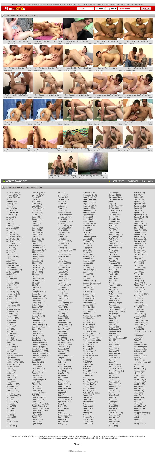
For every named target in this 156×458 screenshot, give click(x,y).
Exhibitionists (63, 217)
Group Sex (62, 369)
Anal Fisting (10, 241)
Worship (137, 410)
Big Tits (9, 366)
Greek (60, 364)
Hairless (61, 377)
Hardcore (101, 43)
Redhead (112, 331)
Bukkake (35, 195)
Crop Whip (36, 322)
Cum (34, 338)
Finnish (60, 265)
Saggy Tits (113, 353)
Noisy (85, 404)
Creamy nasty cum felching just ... (109, 40)
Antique (9, 250)
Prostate (112, 296)
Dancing (35, 373)
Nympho (86, 417)
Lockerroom (87, 303)
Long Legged (88, 309)
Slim (110, 410)
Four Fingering (63, 303)
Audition (9, 278)
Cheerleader (37, 250)
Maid (85, 320)
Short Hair (112, 386)
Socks (111, 426)
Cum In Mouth (37, 351)
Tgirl (136, 276)
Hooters (61, 419)
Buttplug (35, 212)
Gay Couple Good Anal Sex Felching (18, 121)
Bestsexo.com (15, 9)
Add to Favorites (16, 181)
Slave (111, 406)
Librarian (86, 289)
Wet (135, 386)
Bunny (34, 197)
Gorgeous (61, 360)
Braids (8, 419)
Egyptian (61, 197)
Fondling (61, 289)
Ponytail (112, 278)
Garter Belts (62, 329)
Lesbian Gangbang (90, 283)
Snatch (111, 419)
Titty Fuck (138, 305)
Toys (136, 311)
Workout (137, 408)
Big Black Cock (12, 355)
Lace (85, 265)
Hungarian (87, 210)
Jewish (85, 243)
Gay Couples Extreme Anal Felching (138, 121)
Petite (111, 250)
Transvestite (139, 325)
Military (86, 364)
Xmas (136, 419)
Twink (84, 178)
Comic (34, 294)
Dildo (34, 388)
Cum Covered (37, 342)
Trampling (138, 316)
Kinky (85, 254)
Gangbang (62, 322)
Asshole (9, 274)
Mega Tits (87, 347)
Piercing (112, 256)
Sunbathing (138, 243)
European (61, 212)
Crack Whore (37, 316)
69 (7, 206)
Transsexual (139, 322)
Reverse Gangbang (116, 338)
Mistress (86, 375)
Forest (60, 300)
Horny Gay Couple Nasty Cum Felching (18, 67)
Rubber (111, 349)
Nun (84, 410)
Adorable (9, 210)
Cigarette (35, 261)
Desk (34, 382)
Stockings (138, 226)
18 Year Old (11, 195)
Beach (8, 325)
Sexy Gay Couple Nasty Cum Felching (48, 40)
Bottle (8, 410)
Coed (34, 287)
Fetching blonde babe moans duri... (79, 40)
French (60, 307)
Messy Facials (88, 355)
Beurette (9, 349)
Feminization (62, 254)
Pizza (111, 261)
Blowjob (9, 391)
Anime (8, 248)
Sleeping (112, 408)
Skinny (111, 402)
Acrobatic (10, 208)
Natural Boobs (88, 393)
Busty (34, 204)
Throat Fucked (140, 285)
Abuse (77, 444)
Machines (87, 318)
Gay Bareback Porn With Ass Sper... (18, 148)
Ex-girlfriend (62, 215)
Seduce (111, 373)
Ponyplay (112, 276)
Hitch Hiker (62, 408)
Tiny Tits (137, 298)
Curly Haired (37, 362)
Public (111, 300)
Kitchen (86, 259)
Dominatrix (36, 399)
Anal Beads (10, 234)
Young (136, 424)
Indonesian (87, 219)
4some (9, 204)
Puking (111, 305)
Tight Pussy (138, 294)
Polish (111, 274)
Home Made (62, 415)
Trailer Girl (138, 314)
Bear (8, 329)
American (10, 228)
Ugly (136, 342)
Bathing (9, 316)
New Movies (132, 181)
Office (85, 421)
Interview (86, 226)
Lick (84, 292)
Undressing (138, 349)
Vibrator (137, 369)
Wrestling (137, 415)
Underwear (138, 347)
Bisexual (9, 375)
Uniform (137, 351)
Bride (8, 424)
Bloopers (9, 388)
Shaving (112, 382)
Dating (34, 377)
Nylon (85, 415)
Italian (85, 230)
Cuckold (35, 333)
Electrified (61, 199)
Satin (110, 360)
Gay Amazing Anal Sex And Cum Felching (108, 94)
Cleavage (35, 274)
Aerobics (9, 215)
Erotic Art (61, 206)
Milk (84, 366)
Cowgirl (66, 43)
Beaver (9, 333)
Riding (111, 342)
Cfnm (34, 241)
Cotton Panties (37, 305)
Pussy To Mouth (115, 311)
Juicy (85, 250)
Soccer (111, 424)
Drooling (35, 417)
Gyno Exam (62, 373)
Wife (136, 399)
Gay (35, 43)
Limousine (87, 296)
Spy (135, 219)
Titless (136, 300)
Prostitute (112, 298)
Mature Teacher (89, 342)
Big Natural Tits (12, 362)
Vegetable (138, 366)
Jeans (85, 239)
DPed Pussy (36, 371)
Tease (136, 270)
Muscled (86, 391)
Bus (33, 199)
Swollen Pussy (139, 254)
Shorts (111, 388)
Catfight (35, 234)
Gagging (61, 318)
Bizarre (9, 380)
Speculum (138, 206)
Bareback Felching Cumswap (110, 67)
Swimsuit (137, 250)
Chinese (35, 252)
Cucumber (36, 336)
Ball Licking (10, 294)
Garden (60, 327)
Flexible (60, 283)
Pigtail (111, 259)
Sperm (136, 208)
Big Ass (9, 353)
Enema (60, 204)
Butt (33, 206)
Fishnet (60, 270)
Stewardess (138, 223)
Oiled (85, 424)
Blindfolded (10, 384)
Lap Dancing (88, 270)
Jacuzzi (86, 232)
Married (86, 327)
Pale (110, 230)
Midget (85, 360)
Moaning (86, 380)
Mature (86, 336)
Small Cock (113, 413)
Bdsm (8, 322)
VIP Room (138, 360)
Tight (136, 292)
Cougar (35, 307)
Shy (110, 393)
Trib (135, 327)
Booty (8, 406)
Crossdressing (37, 325)
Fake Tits (61, 232)
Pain (110, 226)
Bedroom (10, 336)
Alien (8, 223)
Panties (111, 232)
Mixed (30, 43)
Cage (34, 217)
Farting (60, 237)
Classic (35, 265)
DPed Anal (36, 369)
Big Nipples (10, 364)
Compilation (36, 298)
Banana (9, 300)
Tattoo (136, 265)
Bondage (9, 399)
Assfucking (10, 272)
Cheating (35, 248)
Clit (33, 276)
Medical (86, 344)
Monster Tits (88, 384)
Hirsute (60, 406)
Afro (8, 219)
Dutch (34, 421)
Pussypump (113, 316)
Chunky (35, 259)
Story (136, 228)
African (9, 217)
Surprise (137, 245)
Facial (60, 230)
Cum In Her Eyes (38, 349)
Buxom (34, 215)
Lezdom (86, 287)
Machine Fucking (89, 316)
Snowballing (113, 421)
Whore (136, 397)
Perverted (112, 248)
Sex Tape (112, 377)
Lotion (85, 314)
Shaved (111, 380)
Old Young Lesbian (116, 199)
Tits (135, 303)
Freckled (61, 305)
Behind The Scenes (14, 340)
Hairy (60, 380)
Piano (111, 254)
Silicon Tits (113, 395)
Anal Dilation (11, 239)
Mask (85, 329)
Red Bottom (113, 329)
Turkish (137, 336)
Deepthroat (36, 380)
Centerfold (36, 239)
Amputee (9, 230)
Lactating (86, 267)
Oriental (112, 219)
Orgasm (112, 215)
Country (35, 309)
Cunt (34, 360)
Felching (39, 43)
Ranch (111, 318)
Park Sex (112, 239)
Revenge (112, 336)
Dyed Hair (36, 424)
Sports (136, 212)
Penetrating (113, 243)
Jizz (84, 245)
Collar (34, 289)
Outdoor (112, 221)
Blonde (9, 386)
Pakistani (112, 228)
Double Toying (37, 410)
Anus (8, 252)
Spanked (137, 204)
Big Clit (9, 358)
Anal (8, 232)
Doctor (34, 391)
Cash (34, 230)
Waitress (137, 377)
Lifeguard (86, 294)
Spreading (138, 215)
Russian (112, 351)
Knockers (86, 261)
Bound (8, 413)
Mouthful (86, 386)
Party (111, 241)
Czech (34, 366)
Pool (110, 281)
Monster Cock (88, 382)
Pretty (111, 292)
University (138, 353)
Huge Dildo (87, 199)
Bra (7, 415)
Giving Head (62, 344)
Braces (9, 417)
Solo (5, 43)
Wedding (137, 384)
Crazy (34, 318)
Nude (85, 406)
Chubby (35, 256)
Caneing (35, 221)
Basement (10, 311)
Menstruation (88, 351)
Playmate (112, 263)
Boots (8, 404)
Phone (111, 252)
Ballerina (9, 296)
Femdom (61, 252)
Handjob (61, 386)
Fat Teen (61, 243)
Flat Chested (62, 278)
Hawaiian (61, 391)
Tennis (136, 274)
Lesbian (86, 281)
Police (111, 272)
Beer (8, 338)
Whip (136, 393)
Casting (35, 232)
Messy (85, 353)
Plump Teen (113, 265)
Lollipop (86, 305)
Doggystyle (36, 393)
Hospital (61, 421)
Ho (59, 410)
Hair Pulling (62, 375)
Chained (35, 243)
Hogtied (60, 413)
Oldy (110, 204)
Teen (136, 272)
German (61, 333)
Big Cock (9, 360)
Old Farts (112, 193)
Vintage (137, 371)
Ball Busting (10, 289)
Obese (85, 419)
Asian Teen (10, 265)
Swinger (137, 252)
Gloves (60, 353)
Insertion (86, 221)
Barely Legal (11, 305)
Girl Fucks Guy (63, 340)
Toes (136, 307)
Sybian (136, 256)
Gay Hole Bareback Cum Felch (109, 148)
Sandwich (112, 358)
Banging (9, 303)
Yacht (136, 421)
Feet (59, 245)
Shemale (112, 384)
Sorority (137, 199)
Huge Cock (87, 197)
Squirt (136, 221)
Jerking (86, 241)
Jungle (85, 252)
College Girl (36, 292)
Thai (136, 278)
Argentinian (10, 256)
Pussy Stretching (115, 309)
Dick (33, 386)
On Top (111, 208)
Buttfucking (36, 208)
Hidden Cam (62, 399)
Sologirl (137, 197)
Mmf (85, 377)
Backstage (10, 287)
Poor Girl (112, 283)
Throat (136, 283)
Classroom (36, 267)
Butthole (35, 210)
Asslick (9, 276)
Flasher (60, 276)
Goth (59, 362)
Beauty (9, 331)
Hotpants (86, 193)
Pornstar (112, 285)
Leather (86, 276)
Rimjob (111, 344)
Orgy (110, 217)
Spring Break (139, 217)
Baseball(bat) (11, 309)
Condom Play (37, 300)
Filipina (60, 261)
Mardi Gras (87, 325)
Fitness (60, 274)
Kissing (86, 256)
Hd (59, 393)
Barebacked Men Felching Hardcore (78, 67)
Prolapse (112, 294)
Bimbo (8, 373)
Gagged (61, 316)
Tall (135, 259)
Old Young (113, 197)
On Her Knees (114, 206)
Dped (34, 413)
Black (8, 382)
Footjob (60, 294)
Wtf (135, 417)
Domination (36, 397)
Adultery (9, 212)
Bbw (8, 320)
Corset (34, 303)
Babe (8, 281)
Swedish (137, 248)
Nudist (85, 408)
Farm (60, 234)
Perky (111, 245)
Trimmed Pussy (140, 331)
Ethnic (60, 210)
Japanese (87, 237)
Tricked (137, 329)
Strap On (137, 230)
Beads (8, 327)
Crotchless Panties (39, 327)
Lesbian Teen (88, 285)
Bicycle (9, 351)
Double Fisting (37, 406)
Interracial (87, 223)
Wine (136, 404)
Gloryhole (61, 351)
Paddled (112, 223)
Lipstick (86, 300)
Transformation (140, 320)
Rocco (111, 347)
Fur (59, 314)
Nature (85, 395)
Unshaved (138, 355)
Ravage (112, 322)
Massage (86, 331)
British (8, 426)
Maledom (86, 322)
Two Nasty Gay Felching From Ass (79, 121)
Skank (111, 399)
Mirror (85, 371)
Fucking (61, 309)
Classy (34, 270)
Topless (137, 309)
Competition (36, 296)
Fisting (60, 272)
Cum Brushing (37, 340)
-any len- (81, 9)
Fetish (96, 43)
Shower (111, 391)
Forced (60, 296)
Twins (136, 340)
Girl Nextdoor (63, 342)
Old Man (112, 195)
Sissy (111, 397)
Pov (110, 289)
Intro (85, 228)
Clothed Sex (36, 281)
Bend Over (10, 347)
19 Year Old (11, 197)
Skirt (110, 404)
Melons (86, 349)
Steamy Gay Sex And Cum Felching (63, 174)
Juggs (85, 248)
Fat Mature (62, 241)
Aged (8, 221)
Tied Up (137, 289)
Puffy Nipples (114, 303)
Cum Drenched (38, 344)
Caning (35, 223)
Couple (35, 311)
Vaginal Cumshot (140, 362)
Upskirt (137, 358)
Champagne (37, 245)
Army (8, 259)
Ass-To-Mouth (11, 270)
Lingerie (86, 298)
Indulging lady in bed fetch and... (19, 40)
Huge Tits (86, 201)
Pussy (111, 307)
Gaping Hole (62, 325)
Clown (34, 283)
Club (34, 285)
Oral (110, 212)
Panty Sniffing (114, 234)
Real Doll (112, 325)
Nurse (85, 413)
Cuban (34, 331)
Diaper (34, 384)
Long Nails (87, 311)
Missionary (87, 373)
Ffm (59, 259)
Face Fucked (63, 226)
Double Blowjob (38, 404)
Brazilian (9, 421)
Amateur (9, 226)
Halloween (62, 382)
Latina (85, 274)
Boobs (8, 402)
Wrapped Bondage (141, 413)
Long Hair (87, 307)
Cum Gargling (37, 347)
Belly (8, 344)
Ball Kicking (10, 292)
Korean (86, 263)
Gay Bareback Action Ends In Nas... (48, 94)
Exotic (60, 219)
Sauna (111, 362)
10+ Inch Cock (12, 193)
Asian (8, 263)
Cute (34, 364)
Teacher (137, 267)
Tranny (137, 318)
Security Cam (114, 369)
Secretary (112, 366)
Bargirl (8, 307)
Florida (60, 287)
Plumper (112, 267)
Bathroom (10, 318)
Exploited (61, 223)
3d (7, 199)
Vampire (137, 364)
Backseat (10, 285)
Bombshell (10, 397)
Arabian (9, 254)
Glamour (61, 347)
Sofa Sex (137, 193)
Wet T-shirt (138, 388)
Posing (111, 287)
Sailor (111, 355)
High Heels (62, 402)
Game (60, 320)
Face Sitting (62, 228)
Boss (8, 408)
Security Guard (114, 371)
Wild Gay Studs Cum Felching (79, 148)
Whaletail (137, 391)
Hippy (60, 404)
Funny (60, 311)
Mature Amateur (89, 338)
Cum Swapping (38, 355)
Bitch (8, 377)
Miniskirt (86, 369)
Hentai (60, 395)
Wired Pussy (139, 406)
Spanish (137, 201)
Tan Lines (138, 261)
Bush (34, 201)
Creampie (73, 70)
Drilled (34, 415)
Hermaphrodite (63, 397)
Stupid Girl (138, 237)
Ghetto (60, 336)
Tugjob (136, 333)
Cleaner (35, 272)
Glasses (61, 349)
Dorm (34, 402)
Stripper (137, 232)
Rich (110, 340)
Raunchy (112, 320)
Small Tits (112, 415)
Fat (59, 239)
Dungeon (35, 419)
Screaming (113, 364)
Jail (84, 234)
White (136, 395)
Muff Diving (87, 388)
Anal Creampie (12, 237)
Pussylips (112, 314)
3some (9, 201)
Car (33, 226)
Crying (34, 329)
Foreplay (61, 298)
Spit (135, 210)
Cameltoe (35, 219)
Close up (35, 278)
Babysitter (10, 283)
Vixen (136, 373)
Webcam (137, 382)
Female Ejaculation (65, 250)
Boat (8, 393)
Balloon (9, 298)
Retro (111, 333)
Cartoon (35, 228)
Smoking (112, 417)
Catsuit (34, 237)
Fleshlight (61, 281)
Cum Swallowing (38, 353)
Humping (86, 208)
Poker (111, 270)
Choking (35, 254)
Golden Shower (63, 355)
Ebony (60, 195)
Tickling (137, 287)
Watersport (138, 380)
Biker (8, 369)
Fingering (61, 263)
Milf (84, 362)
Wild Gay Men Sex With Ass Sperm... (18, 94)
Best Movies (118, 181)
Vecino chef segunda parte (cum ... (94, 174)
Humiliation (87, 206)
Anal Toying (10, 243)
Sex (70, 43)
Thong (136, 281)
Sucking (137, 241)
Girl (59, 338)
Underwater (138, 344)
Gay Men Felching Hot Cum (139, 67)
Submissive (138, 239)
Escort (60, 208)
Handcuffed (62, 384)
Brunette (35, 193)
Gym (59, 371)
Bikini (8, 371)
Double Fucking (38, 408)
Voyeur (137, 375)
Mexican (86, 358)
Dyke (59, 193)
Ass (68, 124)
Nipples (86, 402)
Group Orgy (62, 366)
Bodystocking (11, 395)
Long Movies (147, 181)
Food (60, 292)
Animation (10, 245)
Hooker (60, 417)
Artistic (9, 261)
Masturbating (11, 43)
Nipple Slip (87, 399)
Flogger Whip (63, 285)
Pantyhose (113, 237)
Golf (59, 358)
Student (137, 234)
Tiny (135, 296)
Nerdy (85, 397)
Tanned (137, 263)
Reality (111, 327)
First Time (61, 267)
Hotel (60, 424)
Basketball (10, 314)
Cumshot (35, 358)
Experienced (62, 221)
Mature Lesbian (89, 340)
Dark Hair (35, 375)
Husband (86, 212)
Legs (85, 278)
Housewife (87, 195)
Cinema (35, 263)
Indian (85, 217)
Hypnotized (87, 215)
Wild (5, 97)
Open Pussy (113, 210)
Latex (85, 272)
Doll (33, 395)
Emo (59, 201)
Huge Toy (86, 204)
